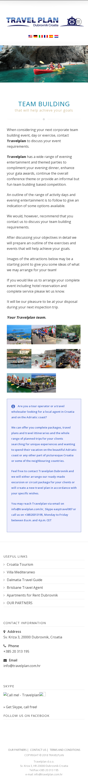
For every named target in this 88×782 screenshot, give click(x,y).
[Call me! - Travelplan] (21, 695)
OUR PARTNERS (19, 603)
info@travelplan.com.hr (27, 509)
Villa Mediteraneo (21, 572)
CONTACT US (38, 750)
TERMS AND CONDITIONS (65, 750)
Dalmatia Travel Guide (24, 580)
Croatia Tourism (20, 564)
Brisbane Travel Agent (25, 587)
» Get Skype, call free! (20, 707)
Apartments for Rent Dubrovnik (32, 595)
